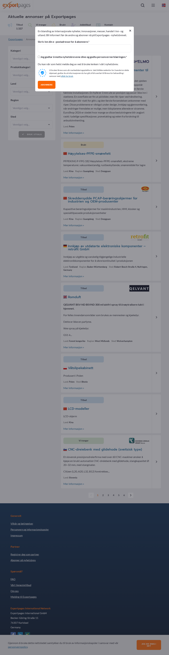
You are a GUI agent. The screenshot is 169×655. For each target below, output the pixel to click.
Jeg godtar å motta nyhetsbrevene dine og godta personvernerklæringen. (83, 57)
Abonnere (47, 84)
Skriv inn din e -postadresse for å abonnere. (63, 41)
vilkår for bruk (67, 76)
